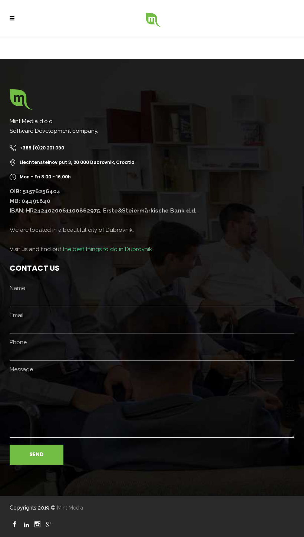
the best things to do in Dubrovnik (107, 249)
